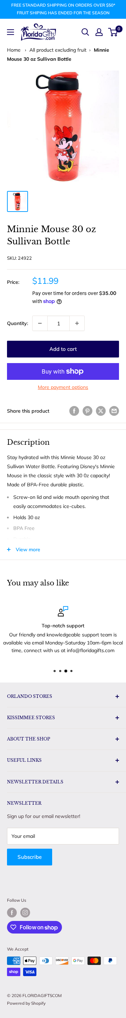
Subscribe (30, 857)
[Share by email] (114, 411)
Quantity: (17, 323)
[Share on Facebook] (74, 411)
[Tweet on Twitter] (101, 411)
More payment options (63, 387)
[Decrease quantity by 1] (40, 323)
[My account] (99, 32)
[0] (113, 32)
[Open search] (85, 32)
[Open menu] (10, 32)
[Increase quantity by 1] (77, 323)
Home (14, 50)
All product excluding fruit (57, 50)
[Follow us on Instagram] (25, 912)
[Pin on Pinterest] (87, 411)
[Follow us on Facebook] (12, 912)
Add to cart (63, 349)
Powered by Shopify (26, 1003)
